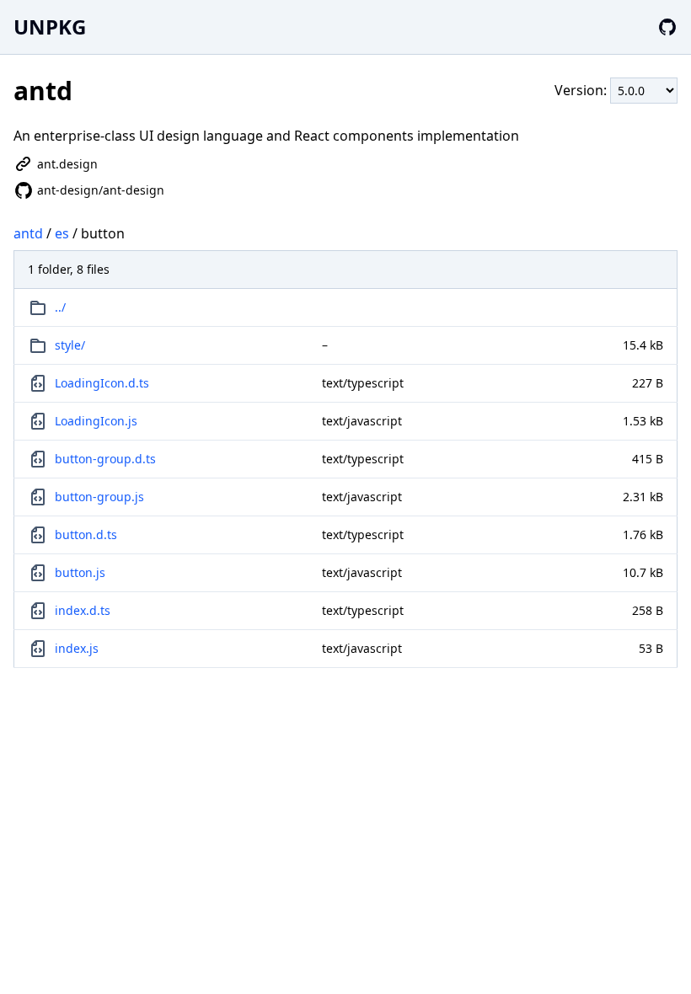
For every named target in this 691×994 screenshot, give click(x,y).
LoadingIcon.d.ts (102, 383)
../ (60, 307)
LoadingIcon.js (96, 421)
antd (28, 233)
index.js (77, 648)
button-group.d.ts (105, 459)
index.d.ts (82, 610)
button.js (80, 572)
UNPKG (49, 26)
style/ (70, 345)
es (62, 233)
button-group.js (99, 497)
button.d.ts (86, 534)
